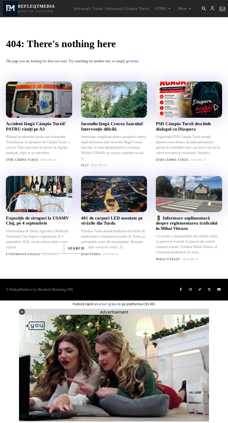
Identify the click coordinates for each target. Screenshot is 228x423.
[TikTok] (200, 289)
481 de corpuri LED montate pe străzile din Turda (112, 220)
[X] (209, 289)
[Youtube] (219, 289)
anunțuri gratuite (107, 304)
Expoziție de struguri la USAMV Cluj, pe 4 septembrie (37, 220)
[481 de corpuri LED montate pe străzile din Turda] (114, 194)
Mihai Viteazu (168, 259)
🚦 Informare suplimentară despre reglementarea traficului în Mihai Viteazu (186, 223)
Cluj (85, 165)
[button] (203, 9)
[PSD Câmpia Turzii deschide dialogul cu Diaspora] (189, 100)
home (134, 61)
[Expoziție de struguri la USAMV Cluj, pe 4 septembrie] (39, 194)
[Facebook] (181, 289)
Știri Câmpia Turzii (22, 159)
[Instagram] (190, 289)
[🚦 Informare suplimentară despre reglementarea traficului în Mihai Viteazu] (189, 194)
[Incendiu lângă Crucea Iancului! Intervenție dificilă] (114, 100)
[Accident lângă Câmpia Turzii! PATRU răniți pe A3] (39, 100)
